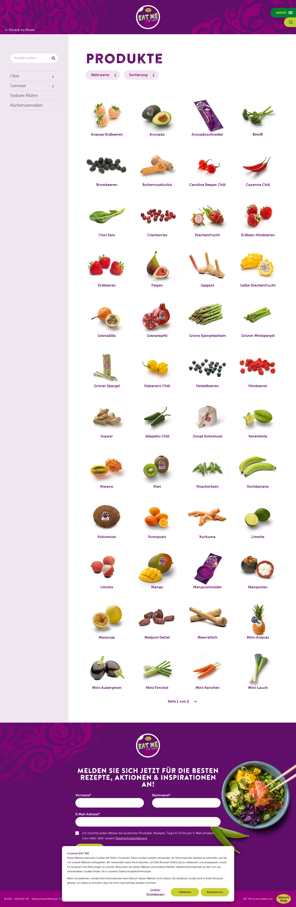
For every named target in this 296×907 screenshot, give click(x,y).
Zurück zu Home (22, 30)
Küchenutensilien (26, 105)
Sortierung (138, 75)
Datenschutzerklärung (131, 838)
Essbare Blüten (24, 95)
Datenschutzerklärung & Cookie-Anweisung (56, 899)
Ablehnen (185, 892)
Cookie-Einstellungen (155, 892)
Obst (14, 76)
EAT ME (148, 17)
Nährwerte (100, 75)
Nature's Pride (283, 898)
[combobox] (34, 58)
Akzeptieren (214, 892)
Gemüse (18, 85)
